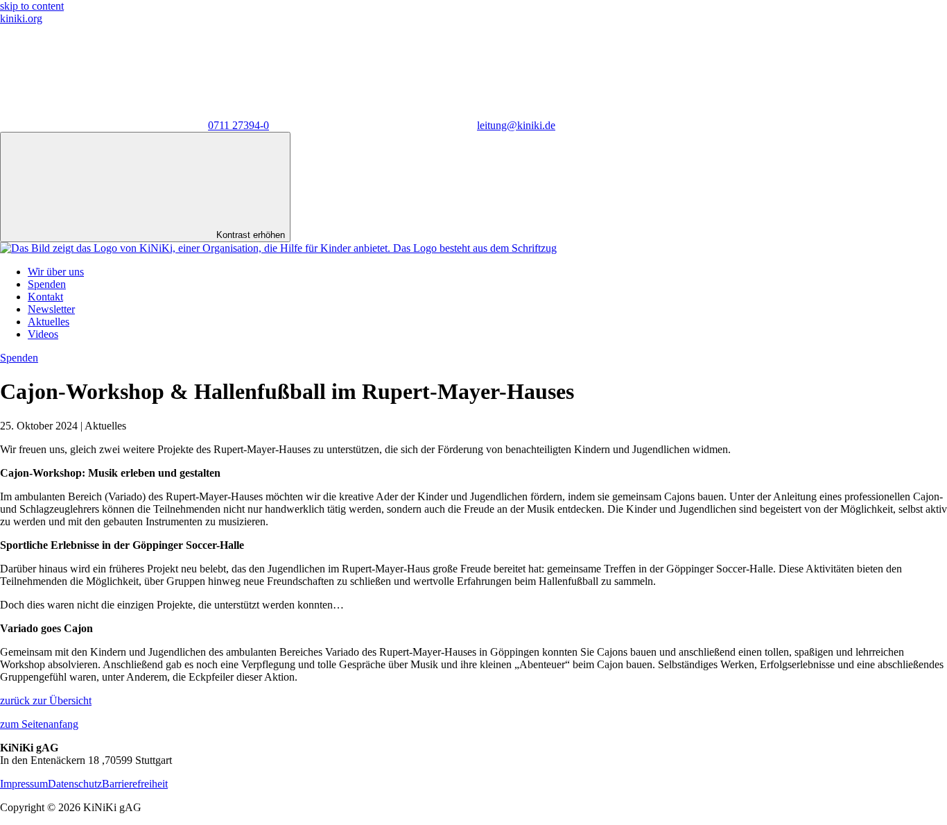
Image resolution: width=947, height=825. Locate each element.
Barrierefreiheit (135, 784)
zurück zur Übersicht (46, 700)
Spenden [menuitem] (47, 284)
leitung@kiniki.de (516, 125)
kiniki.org (21, 18)
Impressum (24, 784)
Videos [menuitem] (43, 334)
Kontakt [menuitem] (45, 297)
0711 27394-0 (238, 125)
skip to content (32, 6)
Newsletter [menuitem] (51, 309)
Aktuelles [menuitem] (48, 322)
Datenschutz (75, 784)
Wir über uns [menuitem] (56, 272)
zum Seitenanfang (39, 724)
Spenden (19, 358)
